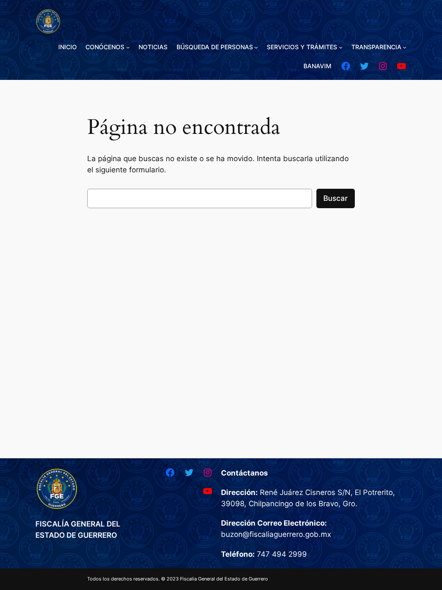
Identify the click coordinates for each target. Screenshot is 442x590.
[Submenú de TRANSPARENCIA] (405, 47)
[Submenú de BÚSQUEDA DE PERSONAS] (256, 47)
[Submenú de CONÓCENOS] (128, 47)
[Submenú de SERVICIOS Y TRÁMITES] (341, 47)
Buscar (335, 198)
